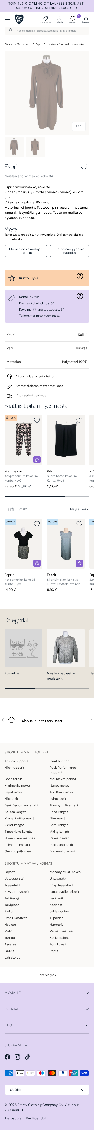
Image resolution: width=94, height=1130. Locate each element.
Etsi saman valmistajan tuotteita (25, 251)
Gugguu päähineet (18, 851)
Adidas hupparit (16, 761)
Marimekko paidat (63, 779)
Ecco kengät (59, 812)
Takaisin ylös (47, 975)
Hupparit (56, 924)
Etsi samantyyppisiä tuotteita (69, 251)
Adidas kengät (15, 812)
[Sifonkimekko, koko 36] (66, 544)
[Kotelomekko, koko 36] (23, 544)
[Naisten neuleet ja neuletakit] (66, 648)
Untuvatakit (58, 878)
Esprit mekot (14, 792)
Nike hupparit (14, 768)
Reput (54, 951)
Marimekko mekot (17, 785)
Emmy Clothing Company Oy (40, 1105)
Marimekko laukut (62, 851)
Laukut (9, 951)
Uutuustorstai (14, 878)
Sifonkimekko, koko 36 (63, 580)
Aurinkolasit (58, 944)
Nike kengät (58, 818)
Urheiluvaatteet (16, 918)
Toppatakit (12, 885)
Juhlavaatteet (60, 911)
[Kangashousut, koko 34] (23, 440)
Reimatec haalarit (17, 845)
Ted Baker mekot (62, 792)
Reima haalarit (60, 838)
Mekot (9, 931)
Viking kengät (59, 831)
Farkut (9, 911)
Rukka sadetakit (61, 845)
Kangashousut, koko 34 (21, 476)
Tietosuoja (13, 1118)
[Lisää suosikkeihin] (83, 166)
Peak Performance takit (22, 805)
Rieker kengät (14, 825)
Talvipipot (12, 905)
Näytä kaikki (79, 509)
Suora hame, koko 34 (62, 476)
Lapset (10, 872)
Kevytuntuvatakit (17, 892)
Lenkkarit (56, 898)
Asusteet (11, 944)
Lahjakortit (12, 957)
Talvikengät (13, 898)
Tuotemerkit (24, 44)
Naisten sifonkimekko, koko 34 (65, 44)
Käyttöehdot (36, 1118)
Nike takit (11, 799)
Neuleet (10, 924)
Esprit (39, 44)
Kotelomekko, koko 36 (20, 580)
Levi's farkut (13, 779)
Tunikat (10, 938)
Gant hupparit (60, 761)
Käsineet (56, 905)
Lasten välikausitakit (64, 892)
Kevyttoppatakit (61, 885)
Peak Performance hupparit (63, 770)
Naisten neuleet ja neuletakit (61, 676)
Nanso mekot (59, 785)
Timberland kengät (18, 831)
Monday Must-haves (65, 872)
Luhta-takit (58, 799)
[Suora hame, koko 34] (66, 440)
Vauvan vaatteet (62, 931)
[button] (86, 19)
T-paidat (56, 918)
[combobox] (47, 31)
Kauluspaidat (59, 938)
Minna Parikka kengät (20, 818)
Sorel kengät (59, 825)
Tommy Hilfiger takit (64, 805)
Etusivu (9, 44)
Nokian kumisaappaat (21, 838)
